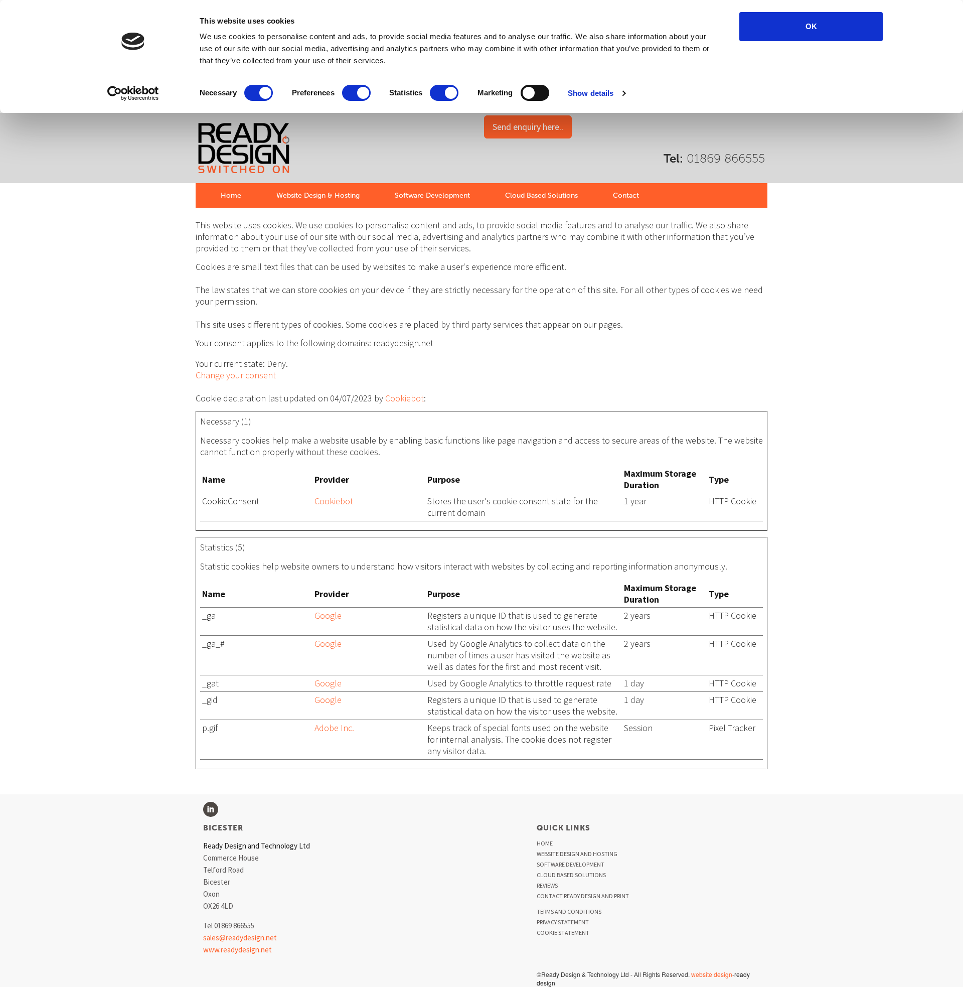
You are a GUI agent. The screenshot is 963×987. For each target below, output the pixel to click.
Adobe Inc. (334, 728)
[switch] (356, 93)
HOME (545, 843)
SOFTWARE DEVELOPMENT (570, 864)
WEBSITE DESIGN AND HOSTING (577, 854)
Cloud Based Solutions (541, 195)
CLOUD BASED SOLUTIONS (571, 875)
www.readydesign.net (237, 949)
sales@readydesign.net (240, 937)
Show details (590, 93)
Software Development (432, 195)
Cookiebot (404, 398)
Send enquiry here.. (528, 126)
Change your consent (236, 375)
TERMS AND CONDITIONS (569, 911)
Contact (626, 195)
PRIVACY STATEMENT (563, 922)
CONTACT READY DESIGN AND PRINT (583, 896)
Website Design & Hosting (318, 195)
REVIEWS (547, 885)
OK (811, 26)
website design (711, 974)
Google (328, 615)
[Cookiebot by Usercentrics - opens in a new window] (133, 93)
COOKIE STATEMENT (563, 932)
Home (231, 195)
